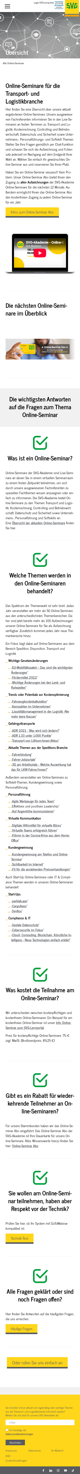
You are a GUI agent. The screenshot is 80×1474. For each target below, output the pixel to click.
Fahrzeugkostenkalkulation (29, 701)
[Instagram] (58, 1470)
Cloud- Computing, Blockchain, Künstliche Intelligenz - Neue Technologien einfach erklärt (41, 937)
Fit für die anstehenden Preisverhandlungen (41, 869)
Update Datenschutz (25, 925)
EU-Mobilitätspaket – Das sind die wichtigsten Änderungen (42, 669)
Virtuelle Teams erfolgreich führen (34, 830)
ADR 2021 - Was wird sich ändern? (35, 730)
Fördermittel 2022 (24, 677)
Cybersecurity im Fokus (27, 930)
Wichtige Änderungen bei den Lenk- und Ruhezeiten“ (38, 684)
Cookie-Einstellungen (16, 1461)
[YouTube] (65, 1470)
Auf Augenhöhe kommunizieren (33, 811)
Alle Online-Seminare (13, 63)
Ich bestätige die (19, 1432)
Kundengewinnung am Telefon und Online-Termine (39, 856)
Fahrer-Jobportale (23, 759)
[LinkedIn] (50, 1470)
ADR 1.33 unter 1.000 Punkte (31, 735)
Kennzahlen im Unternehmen (31, 706)
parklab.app (19, 901)
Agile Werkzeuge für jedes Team (33, 801)
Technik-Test (19, 1238)
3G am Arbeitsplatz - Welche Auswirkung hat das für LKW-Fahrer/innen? (41, 766)
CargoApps (19, 906)
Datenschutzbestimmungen (19, 1434)
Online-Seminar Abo (25, 1145)
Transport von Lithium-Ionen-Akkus (35, 740)
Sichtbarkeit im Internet (27, 864)
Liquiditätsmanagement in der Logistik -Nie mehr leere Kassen (40, 713)
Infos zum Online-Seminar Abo (32, 212)
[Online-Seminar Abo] (40, 349)
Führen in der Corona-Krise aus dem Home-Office (40, 837)
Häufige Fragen (21, 1329)
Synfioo (17, 911)
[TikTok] (72, 1470)
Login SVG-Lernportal (44, 2)
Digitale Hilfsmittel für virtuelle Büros (36, 825)
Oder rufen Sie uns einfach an (37, 1362)
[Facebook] (43, 1470)
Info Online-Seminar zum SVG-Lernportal (38, 1025)
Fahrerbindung (21, 754)
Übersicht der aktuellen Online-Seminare (38, 523)
